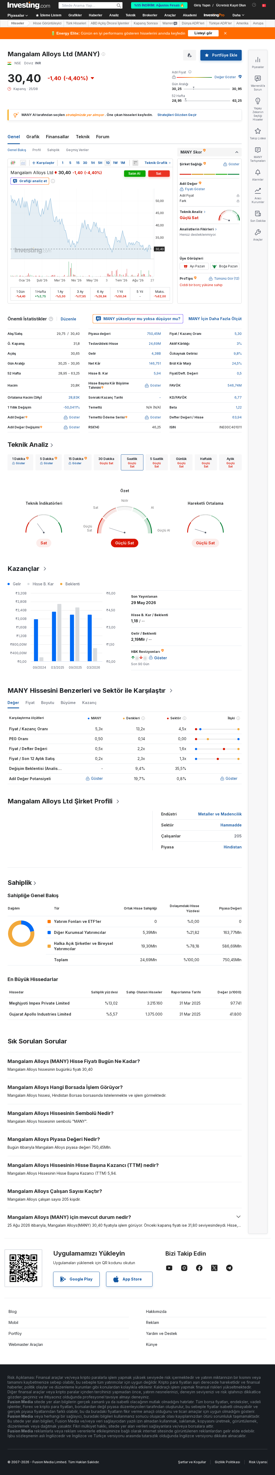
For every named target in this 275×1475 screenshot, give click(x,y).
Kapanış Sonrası (146, 23)
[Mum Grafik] (13, 163)
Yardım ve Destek (161, 1333)
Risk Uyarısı (258, 1462)
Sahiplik (53, 150)
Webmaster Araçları (26, 1344)
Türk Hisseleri (76, 23)
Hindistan (233, 847)
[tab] (20, 462)
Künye (151, 1344)
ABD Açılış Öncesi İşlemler (110, 23)
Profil (36, 150)
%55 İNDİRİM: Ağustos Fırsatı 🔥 (159, 5)
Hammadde (231, 825)
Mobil (13, 1322)
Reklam (152, 1322)
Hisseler (17, 23)
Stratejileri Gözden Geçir (177, 115)
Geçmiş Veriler (77, 150)
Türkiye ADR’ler (220, 23)
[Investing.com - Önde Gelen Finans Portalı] (29, 5)
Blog (13, 1311)
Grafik (32, 136)
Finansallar (57, 136)
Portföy (15, 1333)
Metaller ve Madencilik (220, 814)
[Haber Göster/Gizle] (135, 163)
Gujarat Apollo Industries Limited (40, 1014)
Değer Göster (225, 77)
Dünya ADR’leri (193, 23)
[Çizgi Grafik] (23, 163)
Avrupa (258, 23)
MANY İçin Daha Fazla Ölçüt (215, 318)
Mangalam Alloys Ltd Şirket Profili (60, 801)
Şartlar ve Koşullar (192, 1462)
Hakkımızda (156, 1311)
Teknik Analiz (28, 444)
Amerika (242, 23)
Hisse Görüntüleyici (47, 23)
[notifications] (254, 5)
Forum (102, 136)
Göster (97, 778)
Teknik (83, 136)
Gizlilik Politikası (227, 1462)
